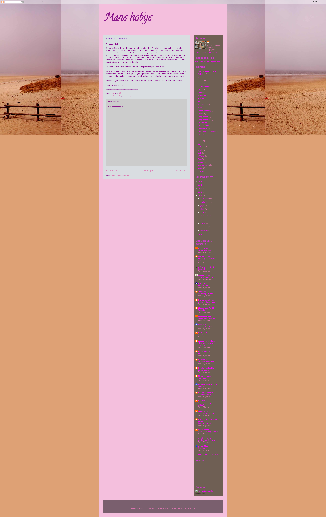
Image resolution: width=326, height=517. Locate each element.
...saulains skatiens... (207, 341)
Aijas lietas (203, 248)
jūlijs (202, 206)
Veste (200, 168)
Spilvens (201, 147)
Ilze (211, 42)
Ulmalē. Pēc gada (204, 250)
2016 (200, 182)
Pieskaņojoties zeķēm (206, 362)
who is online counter (198, 493)
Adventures (202, 378)
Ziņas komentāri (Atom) (120, 176)
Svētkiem (201, 448)
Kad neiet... (117, 96)
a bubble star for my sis (207, 440)
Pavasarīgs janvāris (205, 294)
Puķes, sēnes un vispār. (207, 318)
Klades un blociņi (204, 111)
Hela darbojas (204, 351)
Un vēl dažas (203, 335)
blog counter (203, 493)
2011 (200, 195)
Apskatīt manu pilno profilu (206, 53)
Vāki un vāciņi (203, 165)
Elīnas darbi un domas (208, 454)
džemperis (202, 95)
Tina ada (202, 292)
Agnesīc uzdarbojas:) (207, 384)
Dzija (200, 92)
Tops (200, 159)
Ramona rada (204, 360)
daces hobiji (203, 430)
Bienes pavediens (206, 300)
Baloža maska (203, 370)
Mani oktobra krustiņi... (206, 277)
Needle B (202, 324)
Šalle (200, 153)
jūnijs (202, 209)
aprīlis (203, 220)
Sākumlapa (147, 170)
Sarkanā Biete (204, 411)
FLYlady (201, 98)
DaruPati (202, 401)
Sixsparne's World (206, 308)
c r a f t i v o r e (204, 438)
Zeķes (200, 171)
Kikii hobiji (202, 283)
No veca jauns (203, 126)
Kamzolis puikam (204, 424)
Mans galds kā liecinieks (207, 413)
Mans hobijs (128, 18)
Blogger (192, 508)
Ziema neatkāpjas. (205, 395)
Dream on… (202, 386)
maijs (202, 212)
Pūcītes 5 (201, 354)
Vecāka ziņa (181, 170)
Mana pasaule (204, 275)
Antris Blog (203, 446)
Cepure (201, 80)
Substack (201, 269)
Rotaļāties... (202, 310)
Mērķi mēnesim (204, 120)
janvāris (203, 230)
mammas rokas (204, 316)
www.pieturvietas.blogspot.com (207, 62)
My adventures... (205, 376)
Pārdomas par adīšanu (130, 96)
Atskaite (201, 74)
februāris (204, 227)
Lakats (200, 114)
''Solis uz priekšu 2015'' (207, 71)
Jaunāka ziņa (112, 170)
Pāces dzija (202, 129)
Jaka (200, 101)
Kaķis (200, 107)
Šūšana (201, 156)
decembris (204, 199)
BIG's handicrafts (205, 393)
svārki (200, 150)
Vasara (200, 162)
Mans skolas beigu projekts (208, 432)
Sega (200, 141)
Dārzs (200, 89)
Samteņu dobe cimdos (206, 327)
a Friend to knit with (207, 267)
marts (203, 223)
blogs (200, 77)
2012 (200, 192)
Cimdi (200, 83)
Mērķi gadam (203, 116)
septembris (205, 202)
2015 (200, 185)
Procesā (201, 135)
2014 (200, 189)
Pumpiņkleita (203, 286)
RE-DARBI (202, 333)
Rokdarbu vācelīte (206, 368)
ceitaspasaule (204, 256)
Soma (200, 144)
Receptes (201, 138)
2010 (200, 235)
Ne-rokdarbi (202, 123)
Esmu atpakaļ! (205, 215)
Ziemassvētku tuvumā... (207, 302)
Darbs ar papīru (204, 86)
